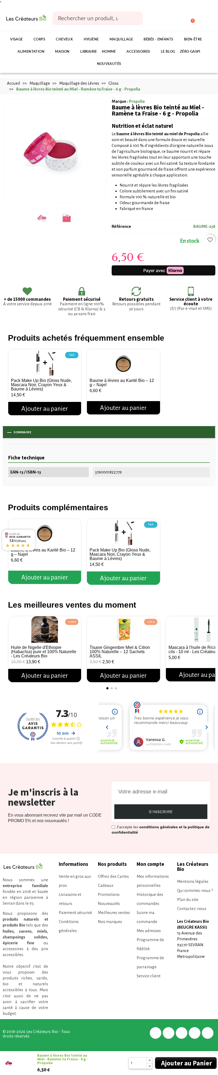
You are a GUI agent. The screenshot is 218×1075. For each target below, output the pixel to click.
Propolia (137, 101)
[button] (13, 647)
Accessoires (138, 51)
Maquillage (121, 39)
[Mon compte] (170, 19)
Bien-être (193, 39)
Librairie (88, 51)
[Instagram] (194, 1033)
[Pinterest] (181, 1033)
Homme (109, 51)
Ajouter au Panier (186, 1063)
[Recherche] (135, 18)
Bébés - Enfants (158, 39)
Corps (39, 39)
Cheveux (64, 39)
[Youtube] (207, 1033)
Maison (62, 51)
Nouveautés (109, 64)
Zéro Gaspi (190, 51)
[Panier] (190, 18)
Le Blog (168, 51)
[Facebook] (155, 1033)
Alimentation (31, 51)
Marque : (120, 101)
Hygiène (91, 39)
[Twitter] (168, 1033)
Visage (16, 39)
